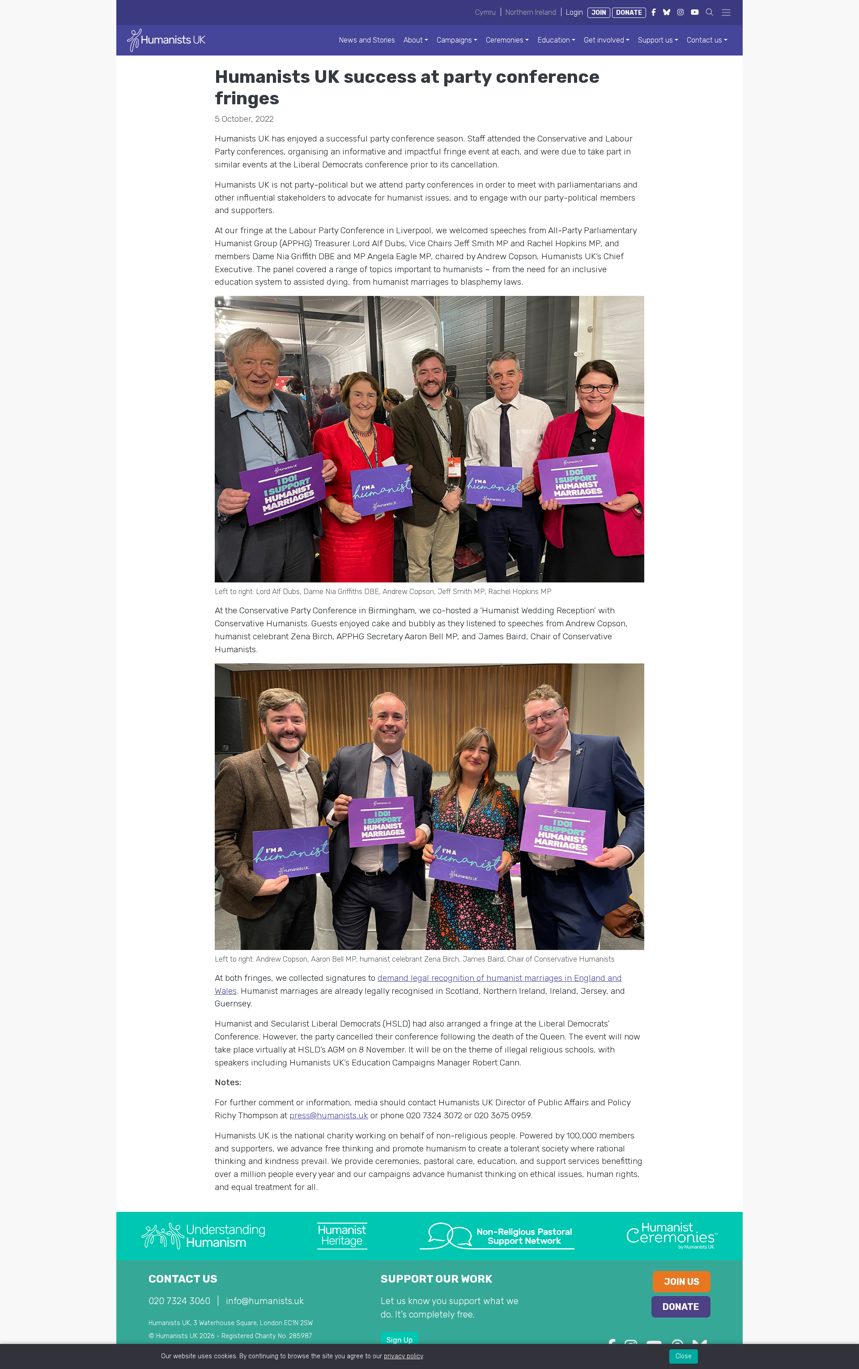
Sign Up (399, 1340)
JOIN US (681, 1281)
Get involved (604, 40)
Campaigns (454, 40)
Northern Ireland (531, 12)
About (413, 40)
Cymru (485, 12)
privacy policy (403, 1356)
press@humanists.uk (328, 1115)
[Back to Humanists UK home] (166, 39)
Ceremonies (504, 40)
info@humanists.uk (265, 1301)
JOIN (598, 13)
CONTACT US (183, 1279)
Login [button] (574, 12)
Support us (655, 40)
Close (684, 1356)
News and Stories (367, 40)
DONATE (629, 13)
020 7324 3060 (179, 1301)
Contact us (704, 40)
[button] (709, 12)
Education (554, 40)
